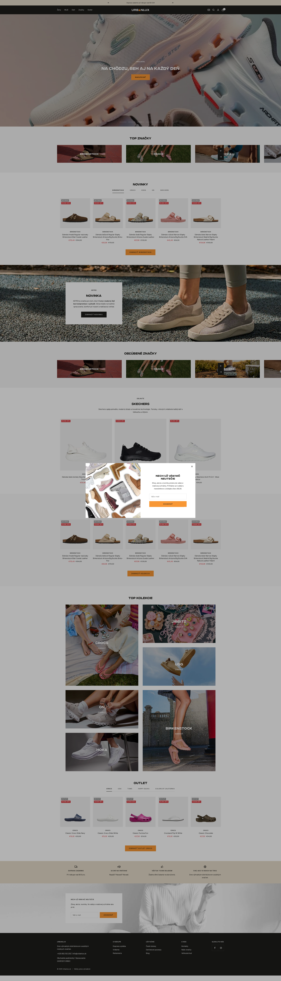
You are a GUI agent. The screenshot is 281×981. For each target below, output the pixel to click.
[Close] (192, 466)
